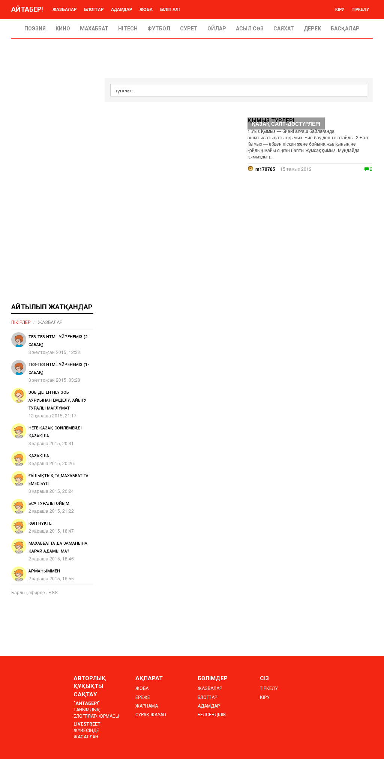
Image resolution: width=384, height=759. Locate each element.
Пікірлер (20, 322)
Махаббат (94, 29)
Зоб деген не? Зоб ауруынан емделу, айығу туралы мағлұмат (57, 400)
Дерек (312, 29)
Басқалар (345, 29)
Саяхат (283, 29)
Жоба (146, 9)
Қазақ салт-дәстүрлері (286, 123)
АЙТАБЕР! (27, 9)
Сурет (189, 29)
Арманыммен (44, 571)
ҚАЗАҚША (38, 455)
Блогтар (94, 9)
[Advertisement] (52, 190)
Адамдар (121, 9)
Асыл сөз (250, 29)
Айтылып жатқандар (51, 307)
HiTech (128, 29)
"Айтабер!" (87, 703)
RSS (53, 592)
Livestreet (87, 724)
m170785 (265, 169)
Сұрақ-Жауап (150, 714)
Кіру (339, 9)
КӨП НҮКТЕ (39, 523)
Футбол (158, 29)
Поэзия (35, 29)
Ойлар (216, 29)
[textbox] (239, 90)
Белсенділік (212, 714)
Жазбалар (64, 9)
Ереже (142, 697)
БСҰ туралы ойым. (49, 503)
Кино (63, 29)
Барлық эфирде (28, 592)
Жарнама (146, 706)
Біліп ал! (170, 9)
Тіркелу (360, 9)
